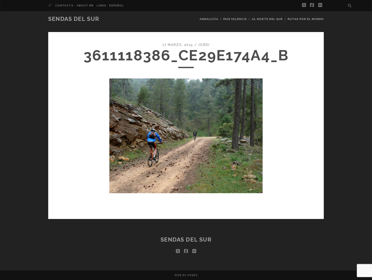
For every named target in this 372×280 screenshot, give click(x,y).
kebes (193, 275)
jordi (203, 45)
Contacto (64, 5)
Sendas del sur (73, 19)
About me (85, 5)
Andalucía (209, 19)
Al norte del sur (267, 19)
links (101, 5)
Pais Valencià (235, 19)
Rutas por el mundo (306, 19)
